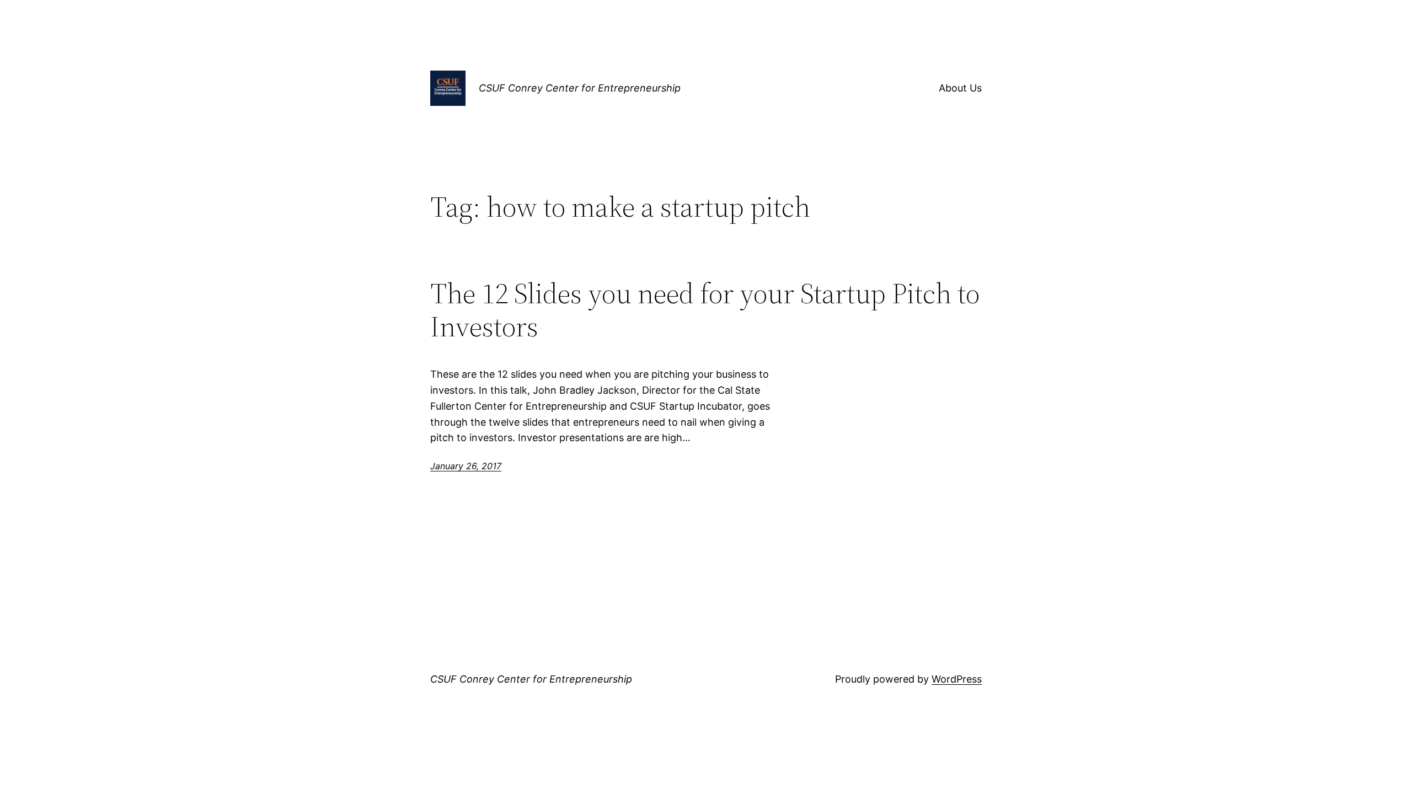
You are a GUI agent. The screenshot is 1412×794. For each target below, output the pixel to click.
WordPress (957, 679)
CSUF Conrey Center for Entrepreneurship (580, 88)
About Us (960, 88)
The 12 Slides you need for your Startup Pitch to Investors (705, 310)
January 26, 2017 (465, 465)
